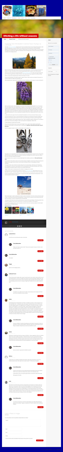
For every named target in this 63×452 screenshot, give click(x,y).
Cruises (22, 18)
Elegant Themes (48, 449)
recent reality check (29, 170)
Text (50, 62)
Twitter (21, 226)
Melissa (10, 356)
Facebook (19, 226)
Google (17, 226)
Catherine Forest (12, 273)
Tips (29, 18)
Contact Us (9, 18)
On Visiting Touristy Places (22, 215)
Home (5, 39)
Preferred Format (51, 58)
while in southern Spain (26, 72)
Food (19, 18)
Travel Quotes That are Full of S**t (30, 215)
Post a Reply (40, 240)
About (5, 18)
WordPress (59, 449)
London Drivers (12, 233)
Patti (10, 381)
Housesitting (33, 18)
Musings (36, 44)
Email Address (50, 46)
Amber (10, 299)
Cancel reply (7, 414)
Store (26, 18)
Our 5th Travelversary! (15, 214)
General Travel (12, 39)
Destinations (14, 18)
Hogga (10, 264)
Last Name (50, 53)
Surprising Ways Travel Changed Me (8, 215)
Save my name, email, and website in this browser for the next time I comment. (19, 438)
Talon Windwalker (16, 44)
